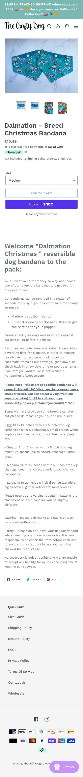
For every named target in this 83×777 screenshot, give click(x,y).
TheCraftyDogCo (34, 763)
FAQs (12, 650)
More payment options (41, 214)
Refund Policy (19, 639)
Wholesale (16, 693)
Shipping (30, 158)
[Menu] (76, 25)
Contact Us (17, 682)
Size (8, 172)
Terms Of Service (21, 671)
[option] (21, 105)
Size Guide (16, 617)
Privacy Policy (18, 661)
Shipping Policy (20, 628)
